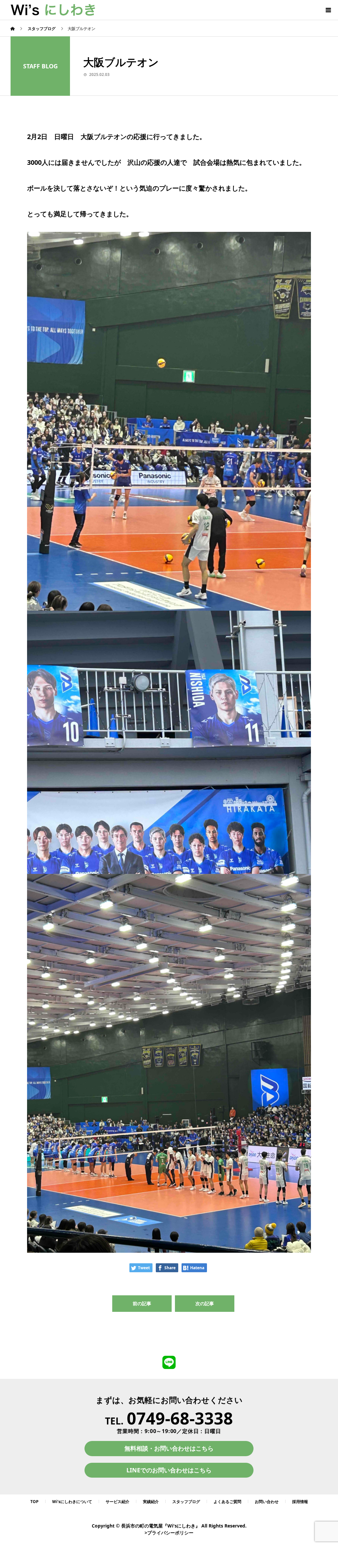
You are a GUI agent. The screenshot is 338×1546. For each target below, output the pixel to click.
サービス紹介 (117, 1501)
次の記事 (204, 1303)
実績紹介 (151, 1501)
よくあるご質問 (227, 1501)
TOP (34, 1501)
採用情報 (300, 1501)
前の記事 (142, 1303)
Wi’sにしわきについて (72, 1501)
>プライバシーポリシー (169, 1532)
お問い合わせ (267, 1501)
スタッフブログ (186, 1501)
